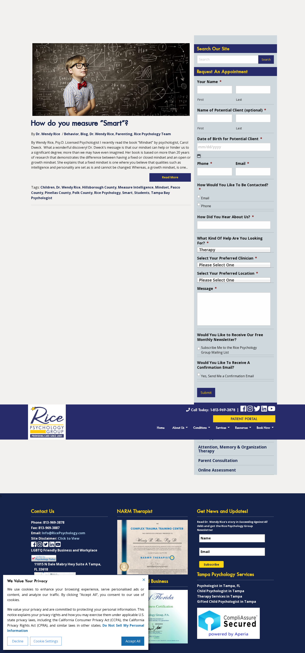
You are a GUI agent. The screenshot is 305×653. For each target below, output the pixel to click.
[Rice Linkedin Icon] (264, 409)
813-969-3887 (49, 528)
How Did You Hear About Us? (225, 216)
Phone (204, 163)
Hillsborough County (99, 187)
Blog (84, 134)
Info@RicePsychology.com (63, 533)
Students (141, 192)
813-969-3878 (53, 522)
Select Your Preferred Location (227, 273)
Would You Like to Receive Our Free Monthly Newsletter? (230, 337)
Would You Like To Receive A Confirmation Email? (223, 365)
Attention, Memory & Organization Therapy (232, 449)
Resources (241, 428)
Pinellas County (58, 192)
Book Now (263, 428)
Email (242, 163)
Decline (17, 641)
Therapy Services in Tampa (219, 596)
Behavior (71, 134)
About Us (178, 428)
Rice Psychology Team (152, 134)
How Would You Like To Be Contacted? (232, 187)
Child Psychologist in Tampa (220, 591)
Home (161, 428)
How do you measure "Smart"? (79, 123)
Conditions (200, 428)
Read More (170, 177)
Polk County (82, 192)
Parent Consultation (218, 460)
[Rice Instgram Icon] (250, 409)
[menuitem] (160, 427)
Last (239, 100)
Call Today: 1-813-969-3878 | (215, 410)
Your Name (209, 81)
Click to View (68, 538)
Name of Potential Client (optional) (231, 110)
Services (221, 428)
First (200, 100)
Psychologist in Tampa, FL (218, 585)
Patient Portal (244, 419)
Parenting (124, 134)
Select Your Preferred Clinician (227, 258)
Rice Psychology (107, 192)
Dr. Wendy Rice (48, 134)
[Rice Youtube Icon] (271, 409)
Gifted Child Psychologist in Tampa (226, 601)
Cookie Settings (46, 641)
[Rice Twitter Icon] (257, 409)
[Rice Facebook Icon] (243, 409)
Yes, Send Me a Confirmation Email (227, 376)
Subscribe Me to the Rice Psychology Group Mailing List (229, 350)
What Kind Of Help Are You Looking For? (229, 240)
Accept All (133, 641)
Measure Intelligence (136, 187)
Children (47, 187)
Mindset (162, 187)
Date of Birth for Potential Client (229, 138)
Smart (127, 192)
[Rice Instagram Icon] (39, 544)
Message (207, 288)
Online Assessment (217, 470)
